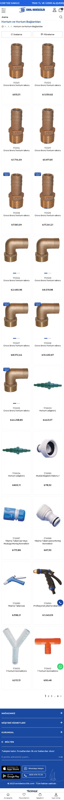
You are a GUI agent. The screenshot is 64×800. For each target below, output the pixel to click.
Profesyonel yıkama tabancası (48, 606)
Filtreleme (49, 34)
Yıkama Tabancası (16, 606)
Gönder (60, 757)
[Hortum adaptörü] (47, 385)
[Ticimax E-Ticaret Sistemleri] (32, 791)
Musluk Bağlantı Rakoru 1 (47, 476)
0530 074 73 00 (36, 775)
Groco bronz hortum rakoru (16, 85)
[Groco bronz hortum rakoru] (16, 60)
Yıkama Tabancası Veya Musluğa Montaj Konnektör (16, 542)
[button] (14, 338)
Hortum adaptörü (47, 410)
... (54, 696)
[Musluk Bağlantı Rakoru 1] (47, 450)
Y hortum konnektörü (16, 671)
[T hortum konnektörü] (47, 646)
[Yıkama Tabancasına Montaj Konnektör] (47, 516)
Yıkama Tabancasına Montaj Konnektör (48, 542)
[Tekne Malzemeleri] (8, 26)
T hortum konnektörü (47, 671)
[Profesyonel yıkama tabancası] (47, 581)
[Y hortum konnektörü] (16, 646)
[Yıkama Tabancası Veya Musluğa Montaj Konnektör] (16, 516)
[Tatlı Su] (11, 26)
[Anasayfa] (5, 26)
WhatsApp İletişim (36, 768)
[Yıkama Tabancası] (16, 581)
